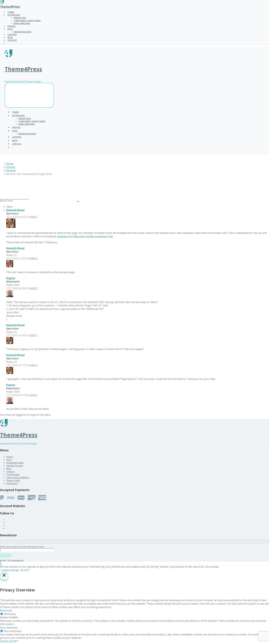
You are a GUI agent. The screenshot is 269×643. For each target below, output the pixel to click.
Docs (9, 459)
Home (9, 163)
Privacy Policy (13, 480)
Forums (10, 167)
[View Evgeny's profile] (9, 296)
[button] (0, 563)
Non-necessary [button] (9, 627)
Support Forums (14, 465)
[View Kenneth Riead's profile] (11, 227)
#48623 (33, 258)
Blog (8, 468)
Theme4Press (10, 7)
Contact (10, 471)
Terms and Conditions (17, 477)
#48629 (33, 288)
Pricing (9, 456)
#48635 (33, 395)
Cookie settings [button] (10, 570)
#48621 (33, 217)
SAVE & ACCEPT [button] (9, 641)
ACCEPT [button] (25, 570)
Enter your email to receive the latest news (22, 546)
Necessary (10, 614)
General (10, 170)
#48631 (33, 335)
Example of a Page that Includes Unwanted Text (85, 236)
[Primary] (29, 95)
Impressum (12, 483)
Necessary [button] (6, 610)
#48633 (33, 365)
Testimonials (12, 474)
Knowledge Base (15, 462)
